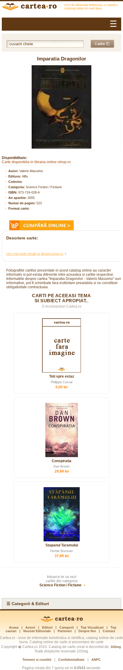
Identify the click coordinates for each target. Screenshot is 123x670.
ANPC (96, 659)
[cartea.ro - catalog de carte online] (61, 7)
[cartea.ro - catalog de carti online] (61, 621)
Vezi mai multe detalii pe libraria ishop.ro (34, 253)
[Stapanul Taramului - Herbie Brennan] (61, 514)
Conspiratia (61, 461)
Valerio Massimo (31, 171)
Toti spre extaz (61, 376)
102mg (115, 647)
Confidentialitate (71, 659)
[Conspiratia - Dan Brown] (61, 430)
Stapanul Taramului (61, 545)
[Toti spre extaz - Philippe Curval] (61, 345)
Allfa (25, 176)
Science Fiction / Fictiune (44, 187)
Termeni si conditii (36, 659)
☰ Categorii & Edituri (28, 603)
